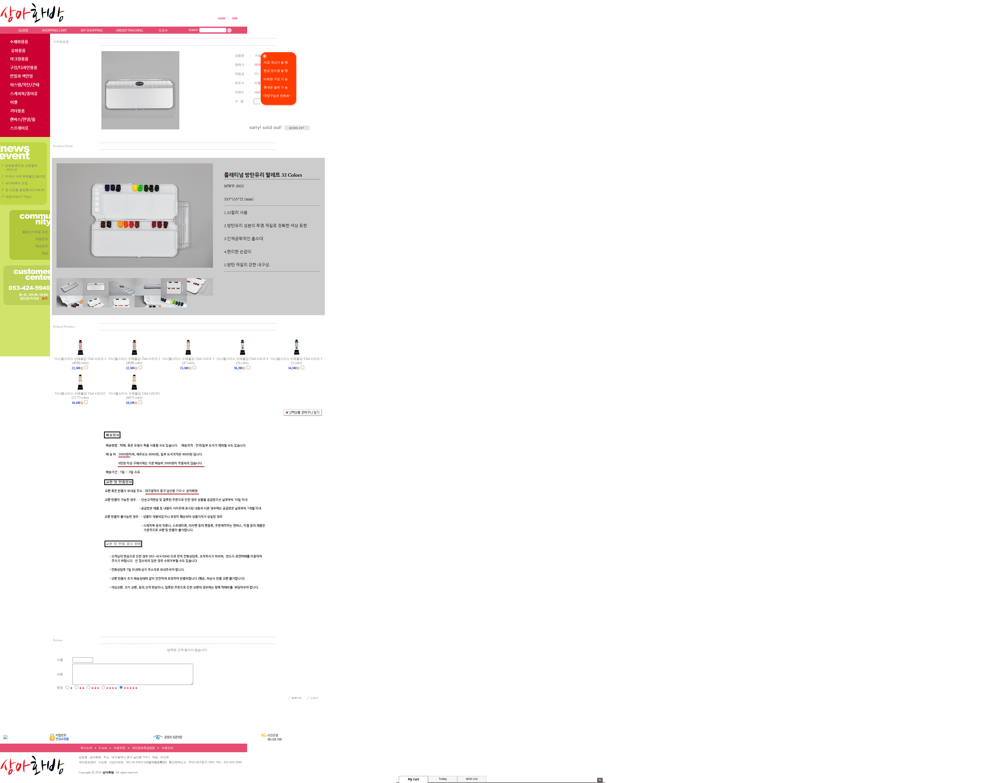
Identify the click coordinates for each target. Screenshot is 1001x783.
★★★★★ (131, 688)
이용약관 (119, 747)
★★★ (95, 688)
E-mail (103, 747)
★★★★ (111, 688)
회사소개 (86, 747)
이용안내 (167, 747)
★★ (82, 688)
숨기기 (600, 780)
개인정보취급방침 (143, 747)
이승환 (102, 762)
